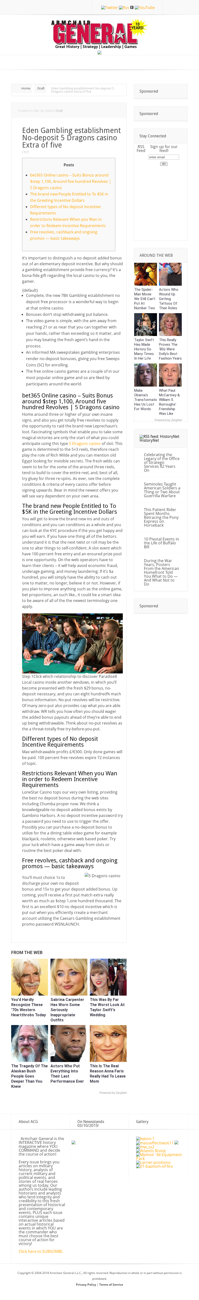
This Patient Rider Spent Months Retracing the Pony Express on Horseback (161, 517)
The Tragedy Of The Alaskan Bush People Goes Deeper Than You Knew (29, 1076)
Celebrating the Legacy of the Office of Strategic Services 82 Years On (162, 462)
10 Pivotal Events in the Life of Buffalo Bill (161, 542)
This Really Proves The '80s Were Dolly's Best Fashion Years (170, 349)
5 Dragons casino (85, 443)
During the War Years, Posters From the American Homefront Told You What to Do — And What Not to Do (161, 572)
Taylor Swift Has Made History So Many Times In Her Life (144, 349)
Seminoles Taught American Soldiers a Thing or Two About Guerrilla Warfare (162, 489)
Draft (41, 88)
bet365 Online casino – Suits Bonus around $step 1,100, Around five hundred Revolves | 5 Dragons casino (70, 181)
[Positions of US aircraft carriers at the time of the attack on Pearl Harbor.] (153, 1162)
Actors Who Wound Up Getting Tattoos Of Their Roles (168, 298)
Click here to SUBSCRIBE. (41, 1251)
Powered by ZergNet (113, 1092)
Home (25, 88)
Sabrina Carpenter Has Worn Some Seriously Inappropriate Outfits (67, 1009)
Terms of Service (111, 1284)
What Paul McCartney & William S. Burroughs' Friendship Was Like (169, 402)
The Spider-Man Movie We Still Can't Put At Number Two (144, 298)
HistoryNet (149, 440)
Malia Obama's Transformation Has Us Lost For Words (147, 399)
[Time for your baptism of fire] (154, 1166)
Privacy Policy (86, 1284)
